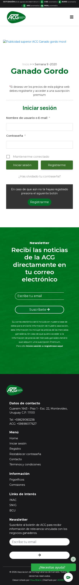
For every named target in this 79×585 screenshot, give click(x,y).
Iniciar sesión (17, 443)
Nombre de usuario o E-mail (28, 118)
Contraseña (16, 135)
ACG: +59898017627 (23, 423)
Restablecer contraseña (25, 454)
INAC (12, 500)
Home (13, 438)
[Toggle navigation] (71, 17)
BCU (12, 510)
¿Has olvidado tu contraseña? (39, 176)
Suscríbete (38, 309)
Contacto (15, 459)
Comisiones (17, 485)
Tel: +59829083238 (22, 419)
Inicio (25, 64)
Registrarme (57, 165)
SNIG (12, 505)
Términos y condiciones (25, 464)
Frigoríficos (16, 479)
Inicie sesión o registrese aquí (44, 346)
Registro (15, 448)
